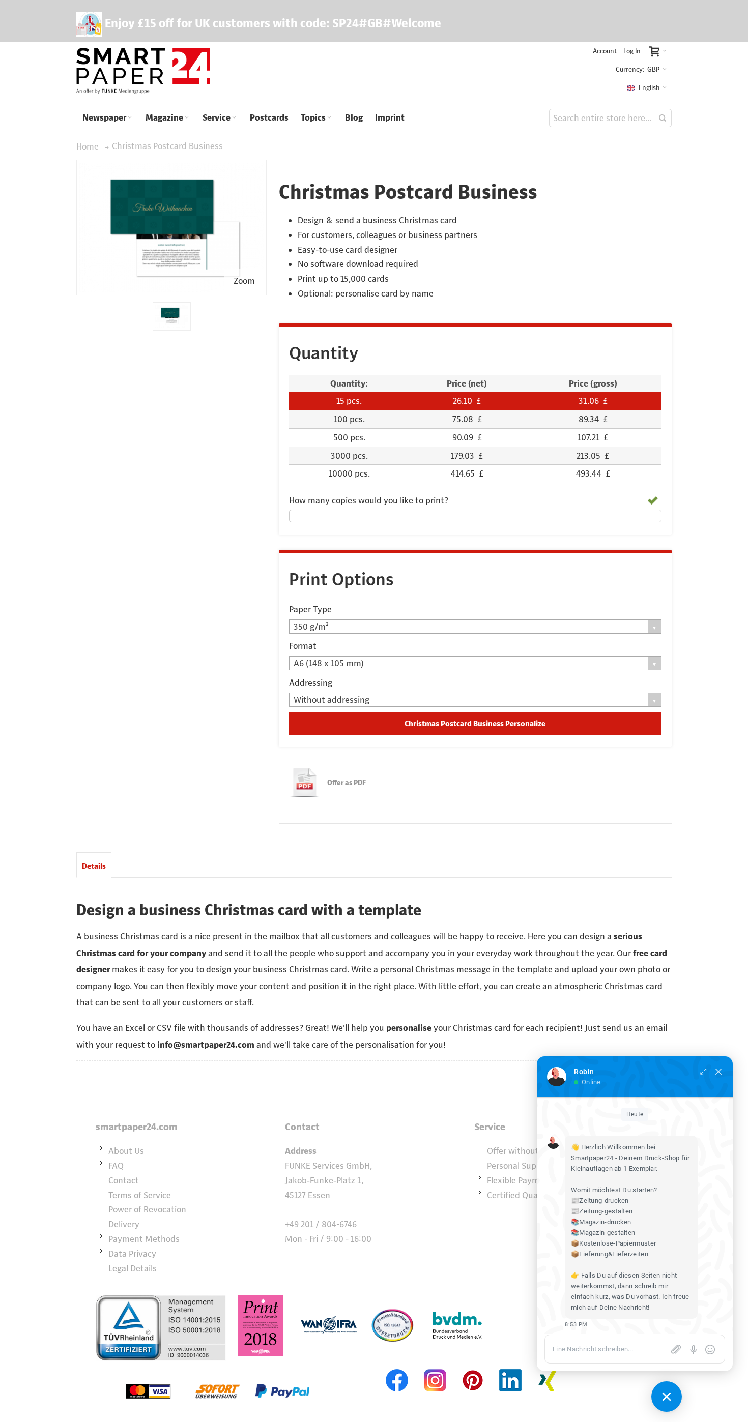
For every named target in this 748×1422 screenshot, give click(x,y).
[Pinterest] (473, 1368)
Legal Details (132, 1268)
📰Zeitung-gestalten (601, 1211)
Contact (123, 1180)
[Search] (662, 118)
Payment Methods (144, 1239)
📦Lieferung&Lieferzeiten (609, 1254)
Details (94, 866)
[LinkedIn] (510, 1368)
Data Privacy (132, 1253)
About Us (126, 1151)
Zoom (244, 280)
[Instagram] (435, 1368)
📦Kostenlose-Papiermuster (613, 1243)
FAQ (116, 1165)
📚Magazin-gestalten (603, 1232)
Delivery (123, 1224)
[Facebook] (397, 1368)
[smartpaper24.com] (143, 71)
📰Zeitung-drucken (600, 1200)
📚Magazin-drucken (601, 1222)
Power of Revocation (147, 1209)
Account (605, 51)
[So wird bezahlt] (218, 1368)
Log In (632, 51)
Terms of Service (139, 1195)
